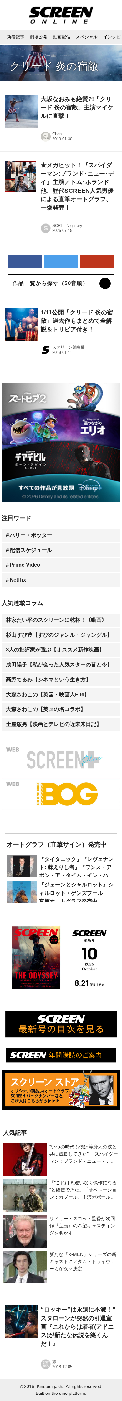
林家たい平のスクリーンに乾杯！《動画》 (56, 620)
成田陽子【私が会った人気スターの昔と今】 (59, 665)
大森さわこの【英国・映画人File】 (47, 695)
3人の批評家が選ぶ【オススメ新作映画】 (55, 650)
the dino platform (68, 1393)
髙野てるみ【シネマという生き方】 (48, 680)
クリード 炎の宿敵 (54, 66)
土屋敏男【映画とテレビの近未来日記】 (54, 724)
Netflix (18, 580)
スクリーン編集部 (68, 347)
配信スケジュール (31, 550)
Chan (57, 134)
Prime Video (25, 565)
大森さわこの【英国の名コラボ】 (46, 709)
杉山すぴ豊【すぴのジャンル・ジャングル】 (59, 635)
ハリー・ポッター (31, 535)
